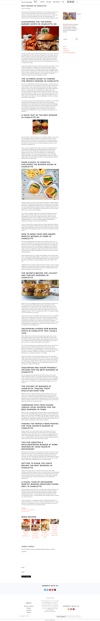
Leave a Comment (26, 8)
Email (23, 571)
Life (63, 2)
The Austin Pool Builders (50, 611)
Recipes (49, 2)
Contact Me (66, 50)
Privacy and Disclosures (69, 52)
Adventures (56, 2)
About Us (35, 2)
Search (79, 14)
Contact (42, 2)
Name (23, 567)
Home (64, 46)
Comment (24, 551)
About (29, 608)
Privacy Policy (29, 606)
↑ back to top (50, 597)
